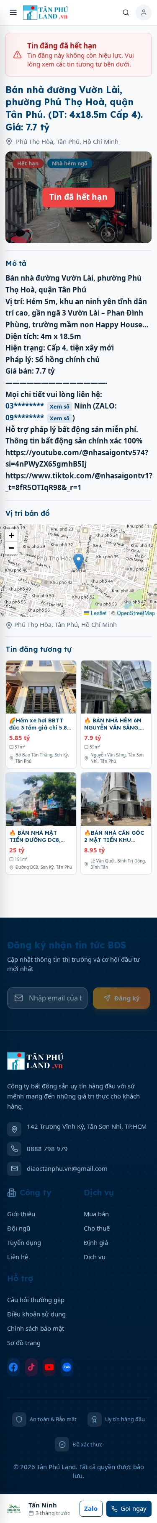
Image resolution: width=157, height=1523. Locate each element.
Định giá (96, 1242)
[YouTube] (49, 1367)
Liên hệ (17, 1256)
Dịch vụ (95, 1256)
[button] (78, 561)
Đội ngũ (18, 1228)
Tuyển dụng (24, 1242)
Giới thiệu (21, 1214)
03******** (37, 406)
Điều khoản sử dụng (36, 1314)
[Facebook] (13, 1367)
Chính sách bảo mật (35, 1328)
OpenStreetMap (136, 613)
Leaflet (98, 613)
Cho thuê (97, 1228)
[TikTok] (31, 1367)
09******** (37, 417)
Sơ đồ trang (24, 1342)
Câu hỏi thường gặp (35, 1299)
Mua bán (96, 1214)
